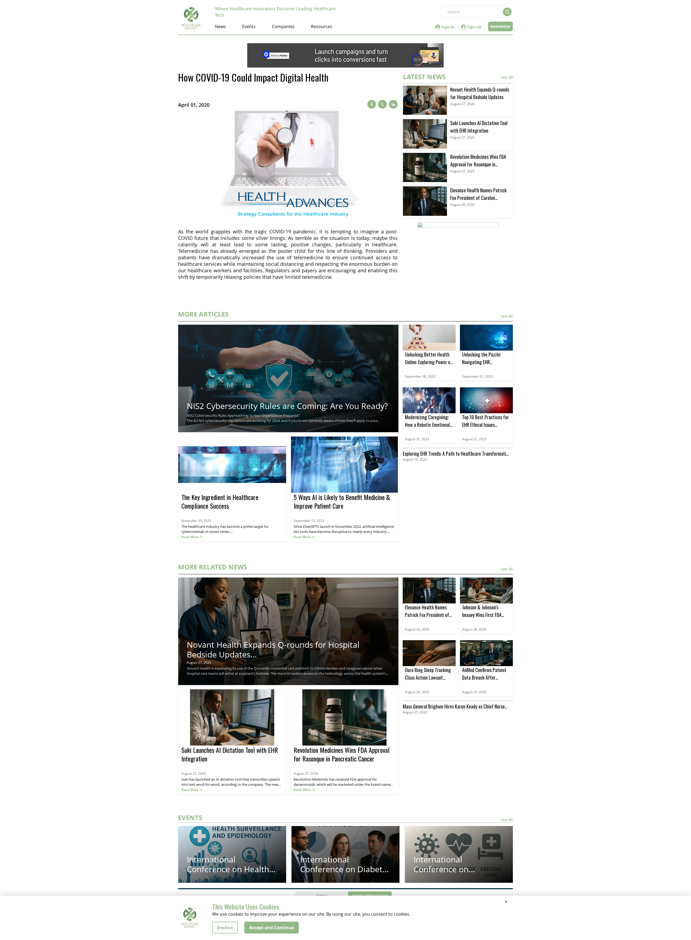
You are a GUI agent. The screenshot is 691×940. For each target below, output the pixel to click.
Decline (225, 928)
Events (249, 26)
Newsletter (500, 26)
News (220, 26)
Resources (321, 26)
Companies (283, 26)
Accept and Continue (271, 928)
